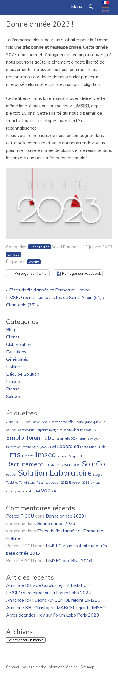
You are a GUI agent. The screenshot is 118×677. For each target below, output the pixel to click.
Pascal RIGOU (20, 516)
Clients (12, 337)
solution (11, 475)
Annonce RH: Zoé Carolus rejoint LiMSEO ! (47, 585)
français (105, 2)
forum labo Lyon (89, 439)
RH (46, 465)
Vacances (43, 483)
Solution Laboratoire (55, 473)
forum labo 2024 (66, 439)
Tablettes (12, 483)
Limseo (14, 254)
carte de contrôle (62, 422)
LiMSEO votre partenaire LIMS (19, 6)
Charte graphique (86, 422)
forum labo (41, 437)
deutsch (105, 6)
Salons (72, 464)
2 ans (9, 422)
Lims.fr (27, 456)
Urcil (33, 483)
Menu (76, 6)
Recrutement (24, 464)
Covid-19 (90, 430)
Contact (12, 667)
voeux (34, 262)
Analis (46, 422)
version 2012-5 (61, 483)
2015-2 (19, 422)
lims (13, 454)
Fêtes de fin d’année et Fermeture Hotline (49, 290)
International (30, 447)
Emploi (16, 437)
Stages (97, 475)
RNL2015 (56, 465)
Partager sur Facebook (81, 273)
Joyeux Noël (48, 447)
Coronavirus (26, 430)
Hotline (13, 366)
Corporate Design (46, 430)
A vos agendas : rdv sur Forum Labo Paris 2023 (52, 615)
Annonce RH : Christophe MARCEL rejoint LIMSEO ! (57, 607)
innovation (13, 447)
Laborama (68, 446)
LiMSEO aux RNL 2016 (69, 560)
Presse (13, 389)
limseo (45, 454)
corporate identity (71, 430)
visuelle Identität (29, 491)
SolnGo (13, 396)
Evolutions (16, 351)
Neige (72, 456)
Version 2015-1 (82, 483)
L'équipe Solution (22, 374)
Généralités (39, 247)
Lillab (101, 447)
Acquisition (33, 422)
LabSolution (88, 447)
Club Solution (18, 344)
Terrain (24, 483)
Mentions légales (63, 667)
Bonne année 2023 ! (40, 24)
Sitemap (87, 667)
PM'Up (81, 456)
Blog (10, 329)
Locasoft (62, 456)
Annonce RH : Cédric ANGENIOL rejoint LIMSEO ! (54, 600)
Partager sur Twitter (31, 273)
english (105, 11)
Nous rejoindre (34, 667)
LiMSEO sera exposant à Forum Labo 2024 (48, 592)
